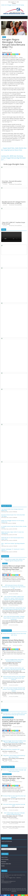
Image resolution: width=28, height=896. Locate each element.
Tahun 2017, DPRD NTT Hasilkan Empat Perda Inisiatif (13, 223)
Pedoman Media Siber (6, 863)
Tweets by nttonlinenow (6, 841)
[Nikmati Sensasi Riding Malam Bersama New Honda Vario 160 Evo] (14, 633)
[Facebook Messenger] (17, 54)
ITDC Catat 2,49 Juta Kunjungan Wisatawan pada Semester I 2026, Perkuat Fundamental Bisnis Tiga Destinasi (13, 694)
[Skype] (16, 54)
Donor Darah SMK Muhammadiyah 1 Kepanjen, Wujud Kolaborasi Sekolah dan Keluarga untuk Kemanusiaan (12, 622)
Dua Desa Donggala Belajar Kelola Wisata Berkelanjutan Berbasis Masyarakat (11, 663)
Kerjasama (3, 861)
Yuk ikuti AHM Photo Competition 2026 (13, 750)
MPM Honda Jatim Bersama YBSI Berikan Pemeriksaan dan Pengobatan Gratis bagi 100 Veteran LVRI (12, 591)
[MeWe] (9, 54)
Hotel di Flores (4, 857)
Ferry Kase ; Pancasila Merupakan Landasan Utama (11, 181)
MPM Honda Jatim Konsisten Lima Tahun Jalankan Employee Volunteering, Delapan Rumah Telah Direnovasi (13, 682)
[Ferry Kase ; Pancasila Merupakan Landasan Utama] (14, 167)
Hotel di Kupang (4, 859)
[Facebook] (3, 54)
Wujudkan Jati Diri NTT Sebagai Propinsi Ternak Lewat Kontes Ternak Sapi (14, 202)
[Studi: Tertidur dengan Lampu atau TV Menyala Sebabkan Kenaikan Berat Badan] (13, 813)
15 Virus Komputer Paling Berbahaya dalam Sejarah (13, 822)
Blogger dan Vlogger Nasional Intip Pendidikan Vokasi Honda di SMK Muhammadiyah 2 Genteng (14, 744)
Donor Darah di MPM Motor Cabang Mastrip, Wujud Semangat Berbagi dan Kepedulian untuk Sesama (13, 611)
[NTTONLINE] (2, 17)
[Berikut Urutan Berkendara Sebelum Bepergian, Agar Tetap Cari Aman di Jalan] (14, 769)
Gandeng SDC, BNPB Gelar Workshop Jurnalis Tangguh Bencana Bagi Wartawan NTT (13, 158)
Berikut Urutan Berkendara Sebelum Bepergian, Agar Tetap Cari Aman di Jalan (13, 778)
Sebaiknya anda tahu (7, 774)
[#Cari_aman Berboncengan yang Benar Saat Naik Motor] (13, 804)
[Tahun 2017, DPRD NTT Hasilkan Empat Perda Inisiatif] (14, 208)
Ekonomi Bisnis (6, 637)
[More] (19, 54)
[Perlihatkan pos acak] (25, 17)
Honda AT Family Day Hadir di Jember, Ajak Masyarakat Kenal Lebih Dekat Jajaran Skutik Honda (13, 671)
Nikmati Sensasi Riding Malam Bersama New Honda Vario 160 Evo (13, 642)
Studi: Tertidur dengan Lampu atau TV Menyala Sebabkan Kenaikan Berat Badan (12, 816)
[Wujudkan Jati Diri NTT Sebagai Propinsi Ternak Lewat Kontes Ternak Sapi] (14, 188)
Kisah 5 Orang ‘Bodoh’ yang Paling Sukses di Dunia (13, 826)
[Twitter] (4, 54)
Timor (4, 37)
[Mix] (11, 54)
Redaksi (3, 865)
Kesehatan (5, 563)
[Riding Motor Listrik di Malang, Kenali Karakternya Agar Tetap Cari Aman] (13, 755)
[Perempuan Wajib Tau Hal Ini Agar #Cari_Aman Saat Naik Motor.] (13, 795)
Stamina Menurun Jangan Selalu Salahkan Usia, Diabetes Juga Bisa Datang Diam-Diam (13, 567)
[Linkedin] (6, 54)
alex (10, 49)
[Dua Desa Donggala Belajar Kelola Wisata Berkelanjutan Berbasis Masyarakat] (13, 659)
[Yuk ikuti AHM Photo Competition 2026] (10, 749)
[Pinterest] (8, 54)
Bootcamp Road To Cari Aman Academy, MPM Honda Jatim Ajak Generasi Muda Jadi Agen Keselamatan (14, 722)
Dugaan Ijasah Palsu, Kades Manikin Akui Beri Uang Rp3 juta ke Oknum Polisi (13, 149)
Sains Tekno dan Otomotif (8, 717)
